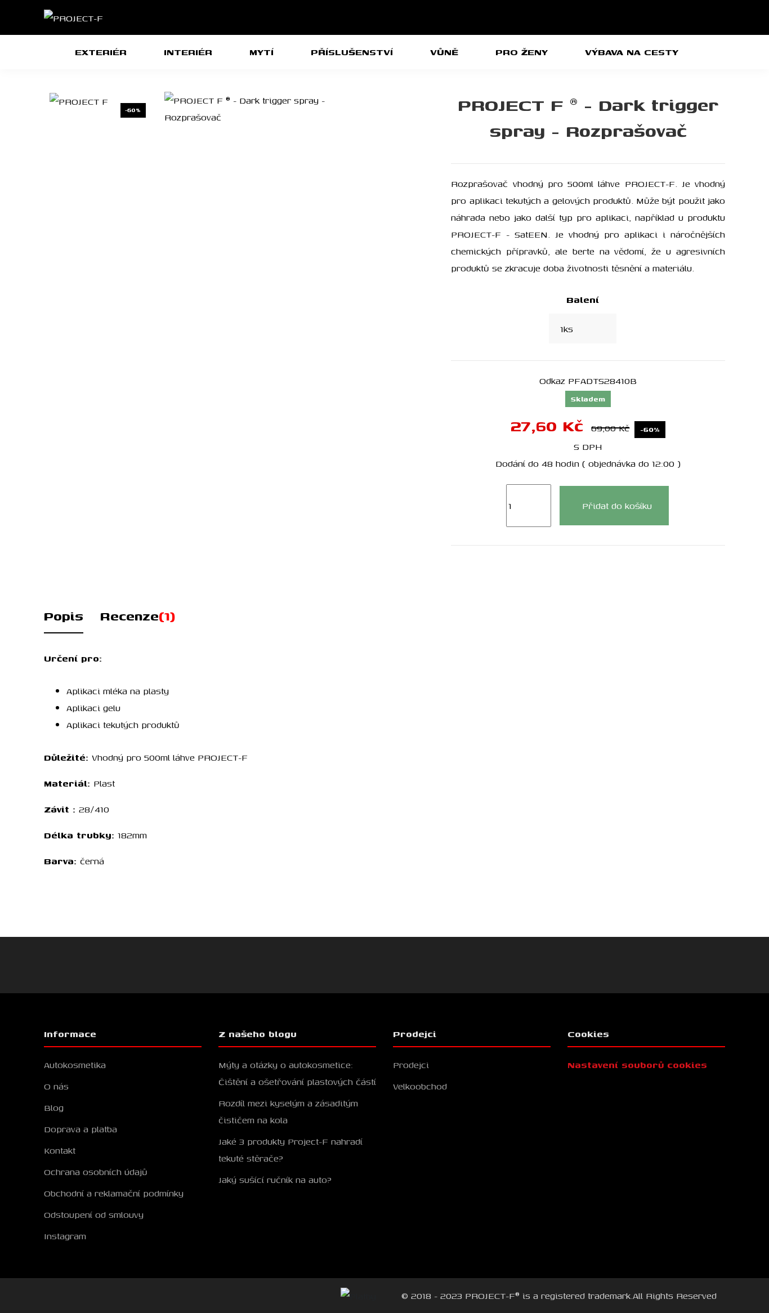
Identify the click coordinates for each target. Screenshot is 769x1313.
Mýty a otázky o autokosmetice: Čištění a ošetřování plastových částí (297, 1073)
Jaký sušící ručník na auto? (275, 1179)
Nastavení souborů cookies (637, 1064)
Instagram (65, 1236)
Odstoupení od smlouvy (94, 1214)
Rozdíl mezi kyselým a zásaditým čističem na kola (288, 1111)
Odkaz (552, 380)
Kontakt (59, 1150)
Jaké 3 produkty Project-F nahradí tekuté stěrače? (290, 1150)
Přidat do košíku (617, 505)
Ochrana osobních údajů (95, 1171)
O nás (56, 1086)
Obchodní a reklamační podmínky (114, 1193)
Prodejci (411, 1064)
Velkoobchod (420, 1086)
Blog (54, 1107)
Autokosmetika (75, 1064)
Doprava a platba (80, 1129)
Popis (63, 616)
